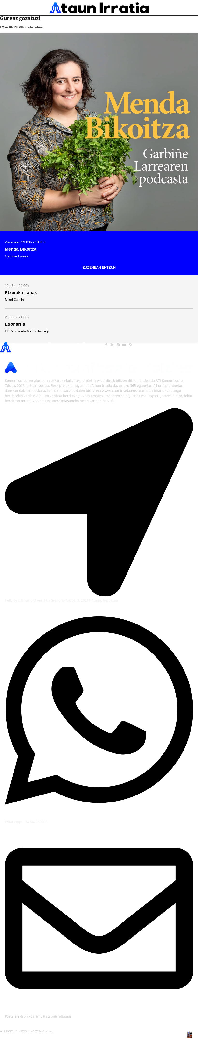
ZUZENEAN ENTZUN (99, 267)
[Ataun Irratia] (99, 8)
